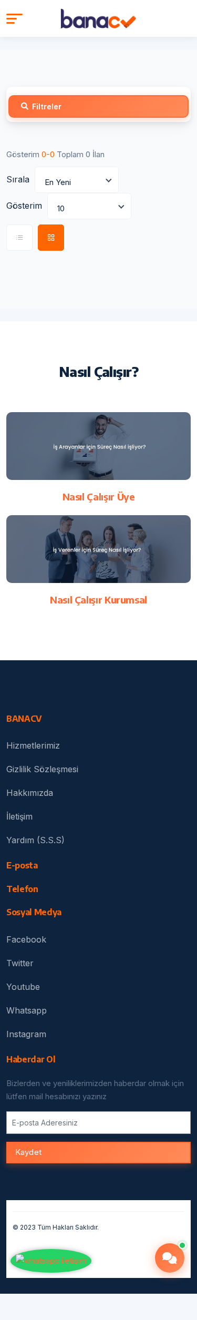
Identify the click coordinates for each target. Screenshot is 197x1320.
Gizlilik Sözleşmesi (42, 769)
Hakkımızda (29, 792)
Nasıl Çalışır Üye (99, 496)
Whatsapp (26, 1010)
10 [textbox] (61, 208)
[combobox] (77, 180)
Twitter (20, 963)
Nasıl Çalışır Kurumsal (98, 600)
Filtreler (46, 106)
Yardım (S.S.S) (35, 840)
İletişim (19, 816)
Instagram (26, 1034)
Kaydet (28, 1152)
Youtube (23, 986)
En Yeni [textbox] (58, 182)
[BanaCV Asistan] (169, 1258)
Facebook (26, 939)
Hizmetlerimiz (33, 745)
